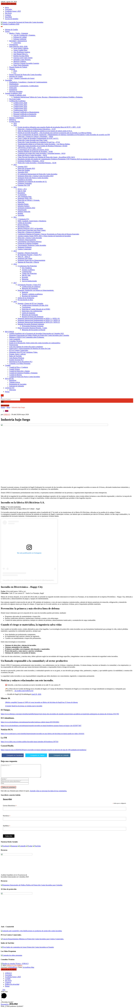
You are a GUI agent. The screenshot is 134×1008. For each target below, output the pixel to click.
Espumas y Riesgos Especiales (28, 253)
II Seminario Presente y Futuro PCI (29, 285)
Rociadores (21, 193)
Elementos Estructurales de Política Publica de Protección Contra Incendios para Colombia (39, 335)
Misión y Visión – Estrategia (18, 33)
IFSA (15, 71)
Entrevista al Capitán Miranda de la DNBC (36, 309)
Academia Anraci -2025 (13, 11)
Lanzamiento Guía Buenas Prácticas (29, 241)
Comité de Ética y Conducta (18, 367)
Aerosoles (21, 215)
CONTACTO (9, 388)
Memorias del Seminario (30, 288)
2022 (15, 187)
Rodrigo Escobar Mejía (21, 56)
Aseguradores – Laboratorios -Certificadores (24, 86)
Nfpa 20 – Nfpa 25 (24, 256)
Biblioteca (12, 119)
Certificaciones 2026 (20, 103)
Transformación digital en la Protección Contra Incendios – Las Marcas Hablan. (44, 144)
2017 (15, 283)
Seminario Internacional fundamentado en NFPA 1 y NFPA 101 (39, 318)
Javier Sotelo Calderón (20, 48)
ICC (14, 73)
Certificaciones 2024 (20, 106)
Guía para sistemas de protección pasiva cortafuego (26, 346)
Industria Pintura (23, 204)
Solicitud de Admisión (16, 386)
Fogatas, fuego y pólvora (17, 354)
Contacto (8, 15)
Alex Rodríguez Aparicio (21, 52)
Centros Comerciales (24, 249)
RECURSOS (9, 331)
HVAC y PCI (22, 189)
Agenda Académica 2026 (13, 93)
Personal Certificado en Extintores (24, 116)
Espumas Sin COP (24, 185)
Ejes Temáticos (27, 268)
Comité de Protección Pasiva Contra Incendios (24, 377)
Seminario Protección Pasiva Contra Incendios (33, 178)
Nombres (6, 816)
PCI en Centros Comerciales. (18, 350)
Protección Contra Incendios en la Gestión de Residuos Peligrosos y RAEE (42, 146)
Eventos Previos (14, 121)
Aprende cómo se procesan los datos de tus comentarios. (48, 791)
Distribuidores (14, 84)
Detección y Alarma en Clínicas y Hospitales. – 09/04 (35, 136)
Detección (21, 202)
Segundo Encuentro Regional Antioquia (31, 324)
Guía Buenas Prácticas (16, 358)
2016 (15, 301)
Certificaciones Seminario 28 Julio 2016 (35, 305)
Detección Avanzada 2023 (26, 168)
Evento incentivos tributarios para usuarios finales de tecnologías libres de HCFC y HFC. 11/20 (49, 127)
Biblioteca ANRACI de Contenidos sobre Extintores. (26, 337)
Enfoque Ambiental (19, 39)
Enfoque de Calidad (20, 37)
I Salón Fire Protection (29, 273)
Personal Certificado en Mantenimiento (26, 112)
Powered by (5, 1004)
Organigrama (13, 44)
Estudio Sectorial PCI (16, 360)
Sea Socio (8, 13)
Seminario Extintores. (25, 247)
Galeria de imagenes (28, 313)
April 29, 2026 (36, 694)
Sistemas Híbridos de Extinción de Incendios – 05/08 (35, 151)
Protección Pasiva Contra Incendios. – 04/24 (32, 155)
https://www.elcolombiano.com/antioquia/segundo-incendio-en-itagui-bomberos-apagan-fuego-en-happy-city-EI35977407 (41, 725)
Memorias (25, 279)
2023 (15, 165)
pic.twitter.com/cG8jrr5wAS (24, 691)
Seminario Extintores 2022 (26, 208)
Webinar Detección (24, 211)
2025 (15, 123)
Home (3, 407)
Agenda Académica (28, 270)
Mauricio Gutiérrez (19, 61)
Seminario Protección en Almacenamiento (31, 260)
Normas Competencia (16, 118)
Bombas (20, 213)
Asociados (8, 9)
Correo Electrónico (10, 806)
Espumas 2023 (22, 166)
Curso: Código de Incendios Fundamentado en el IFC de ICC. (38, 138)
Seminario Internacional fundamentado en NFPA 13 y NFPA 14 (39, 320)
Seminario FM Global (25, 258)
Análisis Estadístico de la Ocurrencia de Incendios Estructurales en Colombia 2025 (36, 333)
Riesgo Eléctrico (23, 225)
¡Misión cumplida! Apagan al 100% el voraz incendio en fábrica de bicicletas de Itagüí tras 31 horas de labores (41, 702)
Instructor (25, 292)
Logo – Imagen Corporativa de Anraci (21, 78)
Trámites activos (14, 382)
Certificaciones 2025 (20, 104)
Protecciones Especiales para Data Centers (32, 230)
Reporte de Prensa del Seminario (32, 316)
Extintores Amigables (25, 183)
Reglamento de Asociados (17, 384)
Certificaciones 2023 (20, 108)
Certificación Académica (17, 101)
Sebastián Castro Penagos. (22, 59)
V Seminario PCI (23, 219)
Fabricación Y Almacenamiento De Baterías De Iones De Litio (29, 348)
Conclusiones (26, 307)
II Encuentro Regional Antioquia (32, 326)
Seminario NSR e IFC (25, 198)
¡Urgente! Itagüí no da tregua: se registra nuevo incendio (23, 706)
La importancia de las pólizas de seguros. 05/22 (33, 150)
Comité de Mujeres (15, 375)
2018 (15, 264)
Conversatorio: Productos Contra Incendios (32, 245)
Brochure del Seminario (29, 296)
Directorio (12, 390)
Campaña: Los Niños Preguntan (19, 363)
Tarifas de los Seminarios (26, 298)
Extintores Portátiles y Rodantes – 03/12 (31, 161)
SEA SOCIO (9, 378)
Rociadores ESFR (24, 226)
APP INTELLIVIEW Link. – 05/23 (29, 148)
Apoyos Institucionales (29, 281)
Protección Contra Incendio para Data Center (32, 140)
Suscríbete (8, 17)
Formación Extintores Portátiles (28, 243)
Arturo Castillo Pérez (20, 50)
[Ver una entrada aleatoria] (1, 404)
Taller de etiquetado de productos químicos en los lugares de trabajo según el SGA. (45, 131)
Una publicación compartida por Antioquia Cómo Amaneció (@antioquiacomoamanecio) (32, 580)
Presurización (22, 210)
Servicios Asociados (16, 91)
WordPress (13, 967)
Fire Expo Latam (14, 99)
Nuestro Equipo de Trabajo (18, 67)
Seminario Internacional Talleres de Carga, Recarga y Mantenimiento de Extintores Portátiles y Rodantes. (48, 97)
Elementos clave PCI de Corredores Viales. (23, 352)
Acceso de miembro (11, 19)
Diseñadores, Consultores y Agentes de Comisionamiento (28, 82)
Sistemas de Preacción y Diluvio (28, 262)
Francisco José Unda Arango (22, 58)
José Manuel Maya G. (20, 54)
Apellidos (6, 826)
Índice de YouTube (15, 356)
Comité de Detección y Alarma (19, 371)
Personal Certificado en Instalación (24, 114)
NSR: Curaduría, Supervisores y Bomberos (32, 221)
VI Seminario (22, 195)
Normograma (13, 345)
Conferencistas (27, 271)
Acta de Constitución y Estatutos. (24, 35)
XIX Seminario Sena (24, 196)
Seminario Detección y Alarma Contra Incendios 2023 (35, 176)
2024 (15, 125)
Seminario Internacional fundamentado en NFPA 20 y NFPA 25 (39, 322)
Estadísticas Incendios (25, 180)
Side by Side (22, 191)
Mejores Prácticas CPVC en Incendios (30, 228)
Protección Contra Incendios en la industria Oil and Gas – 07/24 (39, 142)
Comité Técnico (14, 369)
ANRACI (6, 414)
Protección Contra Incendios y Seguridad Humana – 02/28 (37, 163)
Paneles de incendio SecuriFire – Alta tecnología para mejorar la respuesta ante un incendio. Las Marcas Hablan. (55, 133)
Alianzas (12, 69)
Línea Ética (17, 43)
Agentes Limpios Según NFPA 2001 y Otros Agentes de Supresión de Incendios (44, 236)
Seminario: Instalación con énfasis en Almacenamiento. (36, 290)
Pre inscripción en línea (25, 300)
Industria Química (23, 206)
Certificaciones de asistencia (31, 286)
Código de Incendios (24, 223)
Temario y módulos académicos (32, 294)
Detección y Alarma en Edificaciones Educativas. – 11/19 (36, 129)
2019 (15, 251)
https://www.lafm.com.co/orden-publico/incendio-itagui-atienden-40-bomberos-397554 (29, 742)
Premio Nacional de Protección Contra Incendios (25, 74)
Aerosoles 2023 (23, 172)
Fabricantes (13, 88)
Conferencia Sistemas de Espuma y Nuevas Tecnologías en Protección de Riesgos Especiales (48, 234)
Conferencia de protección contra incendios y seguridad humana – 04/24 (41, 153)
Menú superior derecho (8, 4)
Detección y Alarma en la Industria (29, 232)
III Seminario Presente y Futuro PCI (29, 255)
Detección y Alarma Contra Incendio (30, 238)
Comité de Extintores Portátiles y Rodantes (23, 373)
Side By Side (26, 275)
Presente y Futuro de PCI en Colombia (30, 303)
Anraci (7, 31)
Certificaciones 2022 (20, 110)
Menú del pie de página (9, 969)
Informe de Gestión (11, 29)
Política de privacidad (12, 984)
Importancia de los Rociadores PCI (20, 362)
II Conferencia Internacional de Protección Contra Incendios (37, 174)
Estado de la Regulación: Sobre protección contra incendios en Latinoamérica (34, 343)
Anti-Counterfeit (14, 339)
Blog (8, 407)
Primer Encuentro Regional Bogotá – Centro (32, 328)
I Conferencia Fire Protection (27, 266)
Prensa (7, 392)
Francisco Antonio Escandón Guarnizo (26, 63)
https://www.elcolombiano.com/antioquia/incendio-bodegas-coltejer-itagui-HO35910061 (30, 722)
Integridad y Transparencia (18, 41)
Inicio (7, 7)
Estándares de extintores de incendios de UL (32, 181)
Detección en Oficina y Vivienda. (29, 200)
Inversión (25, 277)
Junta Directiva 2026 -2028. (18, 46)
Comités (7, 365)
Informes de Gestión (16, 76)
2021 (15, 217)
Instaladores (13, 89)
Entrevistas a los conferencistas (32, 311)
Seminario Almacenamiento (27, 240)
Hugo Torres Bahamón (21, 65)
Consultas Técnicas (15, 341)
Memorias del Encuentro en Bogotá (33, 330)
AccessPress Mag (28, 967)
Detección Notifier (24, 170)
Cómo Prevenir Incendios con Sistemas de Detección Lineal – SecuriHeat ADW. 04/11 (46, 157)
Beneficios (12, 380)
